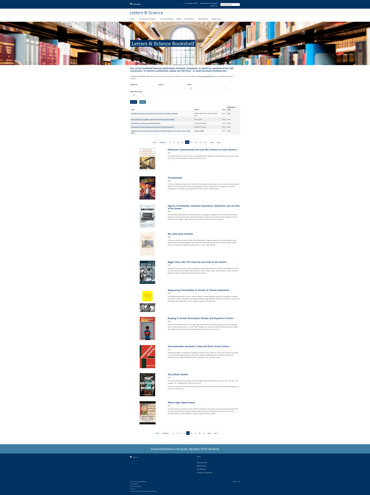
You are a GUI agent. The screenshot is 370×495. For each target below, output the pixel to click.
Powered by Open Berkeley (138, 481)
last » (219, 142)
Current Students (167, 19)
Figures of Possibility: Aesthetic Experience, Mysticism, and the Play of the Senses (204, 207)
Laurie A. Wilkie (199, 131)
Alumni (179, 19)
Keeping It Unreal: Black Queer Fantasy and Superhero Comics (200, 318)
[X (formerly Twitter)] (132, 460)
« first (155, 142)
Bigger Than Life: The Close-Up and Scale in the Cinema (197, 261)
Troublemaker (175, 177)
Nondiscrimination (135, 486)
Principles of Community (204, 472)
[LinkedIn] (135, 460)
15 (201, 142)
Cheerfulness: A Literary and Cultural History (145, 123)
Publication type (136, 91)
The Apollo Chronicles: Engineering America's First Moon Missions (152, 127)
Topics (189, 84)
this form (186, 70)
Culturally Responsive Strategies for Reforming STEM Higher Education (154, 113)
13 (192, 142)
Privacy (132, 489)
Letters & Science (146, 13)
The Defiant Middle (178, 374)
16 (205, 142)
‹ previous (163, 142)
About (132, 19)
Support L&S (216, 19)
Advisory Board (201, 466)
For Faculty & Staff (191, 3)
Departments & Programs (208, 3)
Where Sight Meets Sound (181, 402)
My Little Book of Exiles (180, 233)
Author (161, 84)
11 (183, 142)
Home (199, 456)
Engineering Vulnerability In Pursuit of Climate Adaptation (198, 290)
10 (178, 142)
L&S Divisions (189, 19)
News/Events (203, 19)
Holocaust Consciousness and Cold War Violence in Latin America (202, 149)
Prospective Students (147, 19)
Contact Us (213, 6)
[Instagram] (139, 460)
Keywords (133, 84)
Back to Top (236, 481)
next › (213, 142)
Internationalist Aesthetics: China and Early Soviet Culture (198, 346)
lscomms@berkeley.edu (215, 70)
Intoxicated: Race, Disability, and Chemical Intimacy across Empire (152, 119)
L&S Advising (201, 469)
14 (196, 142)
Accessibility (134, 484)
